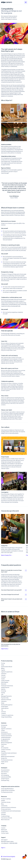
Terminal (3, 711)
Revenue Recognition (6, 705)
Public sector (4, 761)
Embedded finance (6, 734)
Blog (2, 804)
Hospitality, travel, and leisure (9, 753)
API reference (4, 771)
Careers (3, 828)
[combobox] (8, 856)
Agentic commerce (6, 728)
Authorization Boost (6, 666)
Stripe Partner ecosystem (8, 790)
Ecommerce (4, 732)
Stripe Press (4, 831)
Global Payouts (5, 687)
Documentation (5, 770)
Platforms (4, 744)
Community (4, 805)
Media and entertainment (8, 756)
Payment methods (6, 699)
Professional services (6, 760)
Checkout (3, 673)
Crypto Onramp (5, 680)
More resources (5, 819)
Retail (2, 763)
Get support (4, 839)
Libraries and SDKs (6, 777)
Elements (3, 684)
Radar (2, 703)
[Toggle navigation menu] (25, 2)
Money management (6, 742)
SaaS (2, 746)
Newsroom (4, 829)
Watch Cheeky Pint (6, 555)
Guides (3, 800)
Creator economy (5, 749)
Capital (3, 670)
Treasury (3, 713)
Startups (3, 727)
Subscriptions (4, 708)
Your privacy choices (6, 818)
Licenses (3, 812)
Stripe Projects (5, 778)
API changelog (5, 775)
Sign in (3, 847)
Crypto (3, 678)
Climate (3, 675)
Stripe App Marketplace (7, 788)
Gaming (3, 751)
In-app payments (5, 739)
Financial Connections (7, 685)
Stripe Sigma (4, 706)
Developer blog (5, 780)
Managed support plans (7, 841)
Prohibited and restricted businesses (11, 811)
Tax (2, 710)
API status (4, 773)
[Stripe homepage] (3, 2)
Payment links (4, 698)
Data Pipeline (4, 682)
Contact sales (5, 833)
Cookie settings (5, 816)
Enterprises (4, 725)
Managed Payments (6, 696)
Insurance (3, 754)
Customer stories (5, 802)
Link (2, 694)
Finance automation (6, 735)
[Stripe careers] (9, 2)
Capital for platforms (6, 672)
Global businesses (6, 737)
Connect (3, 677)
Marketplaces (4, 741)
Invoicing (3, 691)
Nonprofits (4, 758)
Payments (3, 701)
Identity (3, 689)
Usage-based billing (6, 717)
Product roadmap (6, 798)
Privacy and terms (6, 809)
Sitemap (3, 814)
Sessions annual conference (8, 807)
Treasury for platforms (7, 715)
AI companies (4, 748)
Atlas (2, 665)
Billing (2, 668)
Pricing (3, 663)
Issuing (3, 692)
